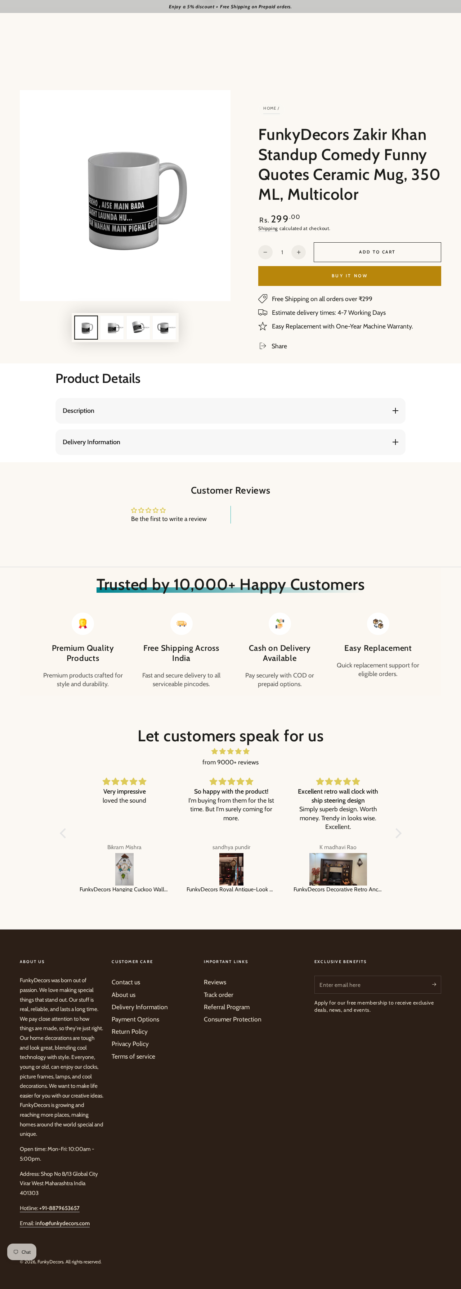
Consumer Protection (232, 1019)
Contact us (126, 982)
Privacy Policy (130, 1043)
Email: (55, 1223)
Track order (218, 994)
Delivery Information (140, 1007)
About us (123, 994)
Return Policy (130, 1031)
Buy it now (350, 275)
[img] (230, 751)
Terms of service (133, 1056)
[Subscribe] (436, 984)
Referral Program (227, 1007)
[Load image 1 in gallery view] (86, 327)
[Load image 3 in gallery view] (138, 327)
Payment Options (135, 1019)
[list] (230, 650)
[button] (64, 833)
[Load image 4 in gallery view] (164, 327)
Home (270, 108)
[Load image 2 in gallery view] (112, 327)
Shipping (268, 228)
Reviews (215, 982)
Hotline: (50, 1208)
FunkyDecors (50, 1261)
